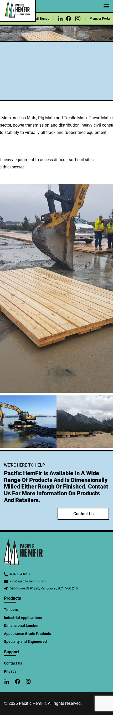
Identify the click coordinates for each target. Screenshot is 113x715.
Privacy (10, 671)
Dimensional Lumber (21, 625)
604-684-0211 (20, 574)
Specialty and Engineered (25, 641)
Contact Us (83, 513)
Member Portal (100, 18)
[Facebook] (68, 20)
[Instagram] (78, 20)
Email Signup (40, 18)
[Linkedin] (60, 20)
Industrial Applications (23, 618)
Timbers (11, 610)
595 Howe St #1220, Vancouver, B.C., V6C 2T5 (44, 588)
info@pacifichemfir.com (27, 581)
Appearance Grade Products (27, 634)
